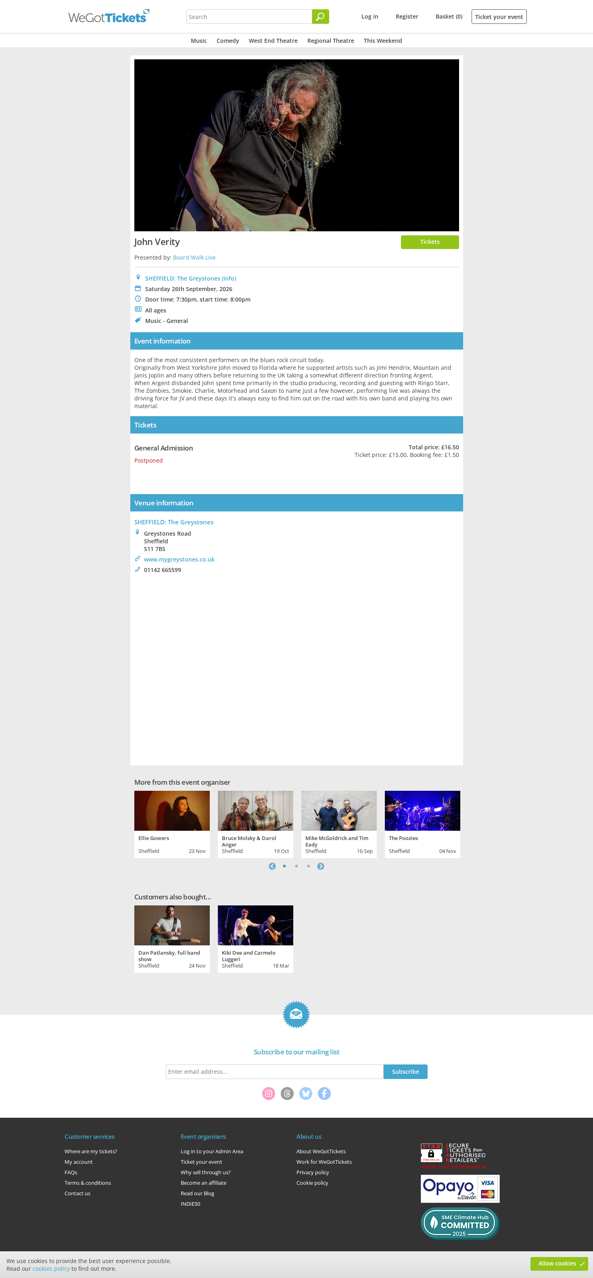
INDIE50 (190, 1203)
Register (407, 16)
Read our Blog (197, 1193)
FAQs (71, 1172)
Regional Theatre (330, 40)
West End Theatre (273, 40)
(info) (229, 278)
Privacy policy (312, 1172)
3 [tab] (309, 866)
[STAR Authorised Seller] (453, 1168)
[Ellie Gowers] (172, 810)
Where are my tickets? (91, 1151)
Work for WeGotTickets (324, 1161)
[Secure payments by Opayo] (460, 1201)
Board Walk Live (194, 257)
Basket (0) (449, 16)
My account (79, 1161)
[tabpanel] (172, 823)
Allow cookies (557, 1263)
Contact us (77, 1193)
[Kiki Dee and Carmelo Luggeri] (255, 924)
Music (199, 40)
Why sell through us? (206, 1172)
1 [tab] (284, 866)
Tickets (430, 241)
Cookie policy (312, 1182)
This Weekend (383, 40)
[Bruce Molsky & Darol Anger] (255, 810)
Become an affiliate (203, 1182)
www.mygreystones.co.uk (179, 559)
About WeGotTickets (321, 1151)
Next (321, 866)
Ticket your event (499, 17)
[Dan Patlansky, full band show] (172, 924)
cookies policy (51, 1268)
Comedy (228, 40)
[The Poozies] (422, 810)
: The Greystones (173, 522)
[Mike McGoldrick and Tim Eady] (339, 810)
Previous (272, 866)
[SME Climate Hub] (460, 1238)
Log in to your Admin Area (212, 1151)
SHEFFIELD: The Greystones (182, 278)
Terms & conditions (88, 1182)
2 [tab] (296, 866)
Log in (369, 16)
